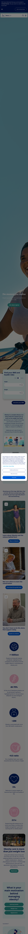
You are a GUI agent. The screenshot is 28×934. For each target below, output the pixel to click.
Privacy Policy (11, 466)
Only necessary (14, 473)
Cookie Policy (5, 466)
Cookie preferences (14, 470)
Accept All (14, 477)
